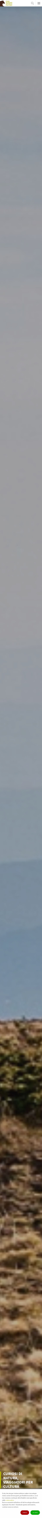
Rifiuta (25, 1512)
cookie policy (9, 1500)
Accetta (35, 1512)
